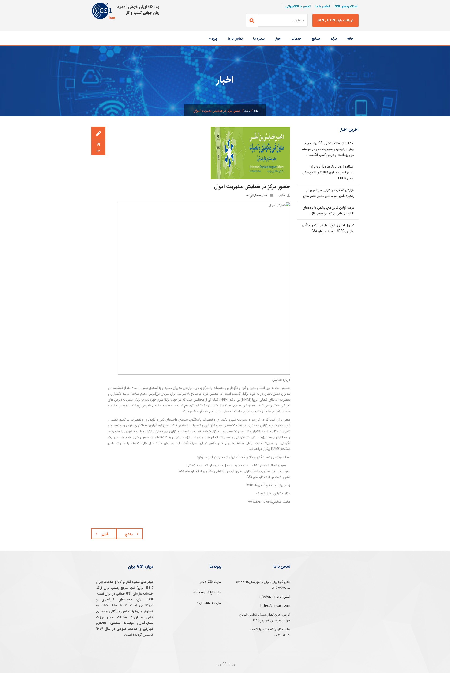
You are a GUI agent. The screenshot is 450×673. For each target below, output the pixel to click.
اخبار (278, 38)
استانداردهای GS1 (346, 6)
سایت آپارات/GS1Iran (207, 592)
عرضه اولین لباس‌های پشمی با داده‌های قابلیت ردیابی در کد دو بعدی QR (328, 210)
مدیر (282, 195)
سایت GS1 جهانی (210, 582)
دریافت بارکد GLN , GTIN (335, 20)
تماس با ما (322, 6)
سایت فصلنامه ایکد (209, 603)
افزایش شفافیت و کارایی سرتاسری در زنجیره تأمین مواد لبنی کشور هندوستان (328, 193)
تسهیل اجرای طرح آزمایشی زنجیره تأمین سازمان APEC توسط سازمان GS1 (327, 228)
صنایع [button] (316, 38)
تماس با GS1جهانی (298, 6)
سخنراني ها (253, 195)
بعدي (129, 534)
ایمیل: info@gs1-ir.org (274, 596)
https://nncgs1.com (275, 605)
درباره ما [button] (259, 38)
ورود (214, 38)
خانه (350, 38)
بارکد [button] (333, 38)
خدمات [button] (296, 38)
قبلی (105, 534)
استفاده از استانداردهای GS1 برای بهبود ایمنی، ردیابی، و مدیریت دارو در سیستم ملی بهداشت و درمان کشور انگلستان (328, 149)
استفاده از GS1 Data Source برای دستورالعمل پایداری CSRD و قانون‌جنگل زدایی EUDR (328, 172)
